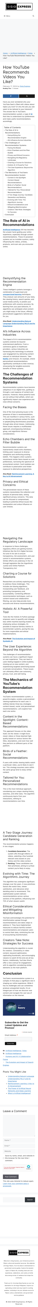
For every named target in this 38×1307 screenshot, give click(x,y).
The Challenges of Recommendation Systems (15, 152)
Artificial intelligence (11, 238)
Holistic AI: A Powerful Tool (18, 174)
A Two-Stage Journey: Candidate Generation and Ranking (20, 204)
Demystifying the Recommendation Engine (17, 145)
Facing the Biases (14, 156)
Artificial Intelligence (18, 62)
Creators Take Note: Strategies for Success (19, 219)
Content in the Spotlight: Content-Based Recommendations (17, 188)
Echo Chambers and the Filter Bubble (19, 160)
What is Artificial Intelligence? (19, 1142)
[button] (33, 16)
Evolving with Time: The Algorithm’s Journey (17, 209)
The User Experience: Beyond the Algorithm (20, 177)
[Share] (11, 104)
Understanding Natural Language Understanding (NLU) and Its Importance (19, 345)
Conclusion (9, 223)
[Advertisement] (19, 39)
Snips (30, 62)
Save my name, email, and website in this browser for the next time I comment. (19, 1206)
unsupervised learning (12, 316)
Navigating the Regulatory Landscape (17, 167)
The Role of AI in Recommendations (12, 140)
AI (31, 123)
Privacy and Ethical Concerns (19, 164)
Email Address (11, 1083)
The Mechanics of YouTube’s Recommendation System (16, 182)
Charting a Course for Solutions (19, 171)
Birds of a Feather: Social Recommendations (17, 195)
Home (5, 62)
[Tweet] (27, 104)
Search (30, 1248)
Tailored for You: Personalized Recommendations (19, 199)
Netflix (5, 381)
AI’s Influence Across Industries (19, 149)
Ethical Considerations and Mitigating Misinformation (18, 214)
